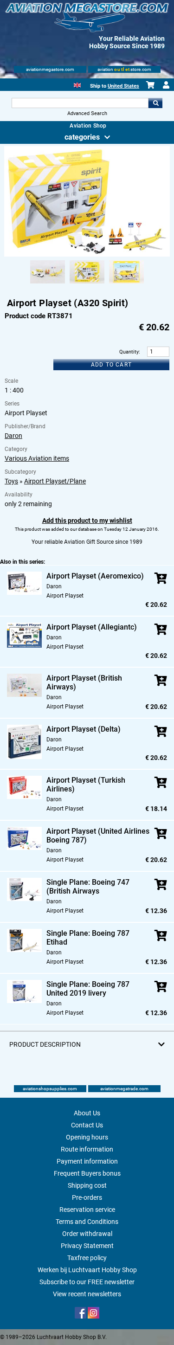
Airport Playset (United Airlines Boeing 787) (97, 835)
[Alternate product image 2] (87, 284)
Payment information (87, 1161)
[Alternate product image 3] (126, 284)
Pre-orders (87, 1197)
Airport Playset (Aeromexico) (95, 576)
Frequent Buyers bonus (87, 1173)
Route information (87, 1149)
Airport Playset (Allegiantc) (91, 627)
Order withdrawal (87, 1233)
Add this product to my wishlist (87, 520)
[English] (77, 84)
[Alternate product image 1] (47, 284)
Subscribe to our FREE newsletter (87, 1282)
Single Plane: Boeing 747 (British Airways (87, 886)
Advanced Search (87, 113)
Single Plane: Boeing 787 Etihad (87, 937)
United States (123, 86)
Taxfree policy (87, 1257)
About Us (87, 1113)
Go (155, 103)
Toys (11, 481)
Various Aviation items (37, 458)
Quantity (129, 352)
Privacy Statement (87, 1245)
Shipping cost (87, 1185)
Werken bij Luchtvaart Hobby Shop (87, 1270)
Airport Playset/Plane (55, 481)
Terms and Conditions (87, 1221)
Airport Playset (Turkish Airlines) (85, 784)
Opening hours (87, 1137)
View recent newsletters (87, 1294)
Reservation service (87, 1209)
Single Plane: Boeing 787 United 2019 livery (87, 988)
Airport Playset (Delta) (83, 729)
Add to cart (111, 364)
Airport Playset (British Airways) (84, 682)
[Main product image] (86, 254)
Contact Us (87, 1125)
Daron (13, 435)
